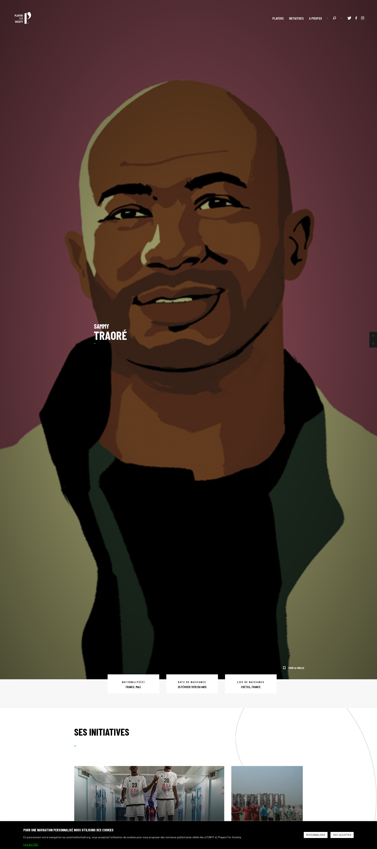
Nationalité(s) (133, 682)
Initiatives (296, 18)
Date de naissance (192, 682)
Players (278, 18)
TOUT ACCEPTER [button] (342, 834)
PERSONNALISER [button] (315, 834)
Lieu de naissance (250, 682)
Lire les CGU (30, 844)
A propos (315, 18)
